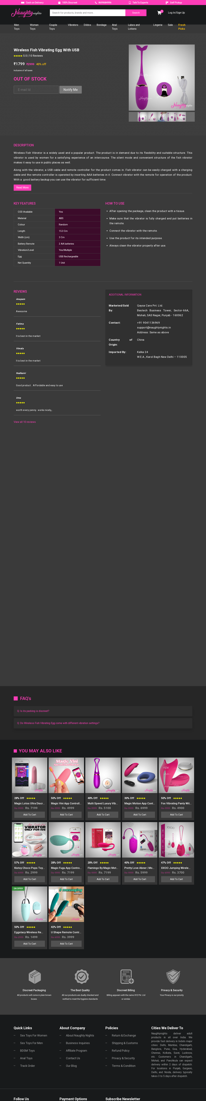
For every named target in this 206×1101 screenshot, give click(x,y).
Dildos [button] (87, 24)
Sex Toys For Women (33, 1035)
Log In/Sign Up (176, 12)
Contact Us (73, 1058)
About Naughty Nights (80, 1035)
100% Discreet (69, 2)
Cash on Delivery (34, 2)
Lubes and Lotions (134, 26)
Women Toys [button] (34, 26)
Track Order (27, 1065)
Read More (22, 187)
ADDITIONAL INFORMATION (125, 294)
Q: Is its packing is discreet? (33, 711)
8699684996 (104, 2)
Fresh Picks (181, 26)
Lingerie (157, 24)
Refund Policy (121, 1050)
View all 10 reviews (25, 421)
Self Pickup (176, 2)
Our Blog (71, 1065)
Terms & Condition (124, 1065)
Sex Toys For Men (31, 1043)
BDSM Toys (27, 1050)
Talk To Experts (140, 2)
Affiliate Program (76, 1050)
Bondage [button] (102, 24)
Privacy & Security (123, 1058)
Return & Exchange (124, 1035)
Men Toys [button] (16, 26)
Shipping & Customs (125, 1043)
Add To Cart (29, 814)
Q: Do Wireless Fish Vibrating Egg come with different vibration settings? (58, 723)
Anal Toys (26, 1058)
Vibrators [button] (73, 24)
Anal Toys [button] (114, 26)
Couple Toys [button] (53, 26)
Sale (170, 24)
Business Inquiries (78, 1043)
